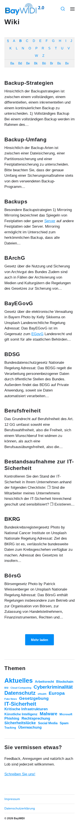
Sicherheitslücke (20, 723)
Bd (20, 63)
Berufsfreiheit (22, 411)
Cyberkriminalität (53, 687)
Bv (67, 63)
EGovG (37, 334)
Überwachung (30, 727)
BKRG (12, 519)
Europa (57, 693)
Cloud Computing (21, 687)
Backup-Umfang (25, 139)
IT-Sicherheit (20, 704)
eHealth (42, 694)
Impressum (12, 799)
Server (49, 221)
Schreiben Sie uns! (19, 774)
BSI (6, 687)
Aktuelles (18, 680)
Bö (44, 63)
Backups (15, 201)
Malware (48, 713)
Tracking (10, 727)
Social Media (47, 723)
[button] (63, 8)
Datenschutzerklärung (19, 808)
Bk (36, 63)
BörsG (12, 576)
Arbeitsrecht (44, 681)
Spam (64, 723)
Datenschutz (20, 693)
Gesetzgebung (34, 698)
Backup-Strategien (29, 83)
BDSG (12, 354)
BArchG (14, 258)
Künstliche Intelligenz (21, 714)
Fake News (10, 699)
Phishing (11, 718)
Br (51, 63)
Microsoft (65, 714)
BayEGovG (18, 303)
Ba (12, 63)
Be (28, 63)
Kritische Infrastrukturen (26, 709)
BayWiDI (19, 818)
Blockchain (64, 681)
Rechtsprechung (36, 718)
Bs (59, 63)
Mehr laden (39, 639)
